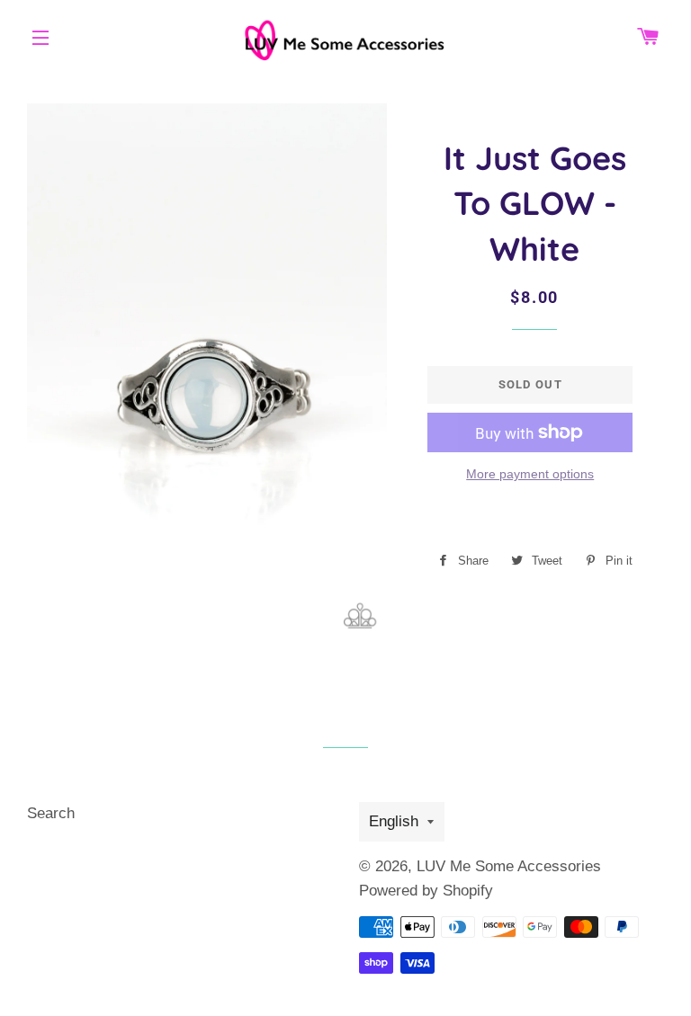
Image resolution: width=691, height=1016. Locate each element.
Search (51, 813)
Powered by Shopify (426, 890)
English (393, 821)
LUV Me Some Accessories (509, 866)
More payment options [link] (530, 474)
